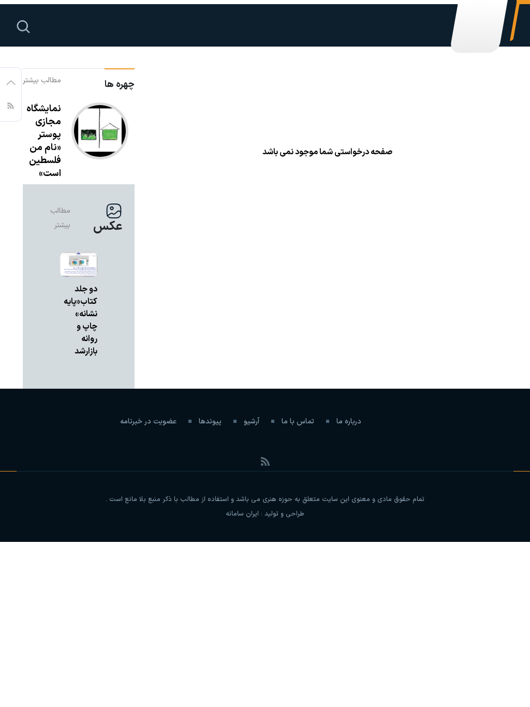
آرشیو (251, 421)
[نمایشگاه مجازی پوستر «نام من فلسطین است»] (99, 143)
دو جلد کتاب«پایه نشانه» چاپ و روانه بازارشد (80, 320)
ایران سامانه (242, 514)
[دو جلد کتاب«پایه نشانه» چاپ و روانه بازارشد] (78, 264)
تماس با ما (298, 421)
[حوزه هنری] (477, 31)
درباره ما (348, 421)
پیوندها (210, 421)
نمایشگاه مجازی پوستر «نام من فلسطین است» (43, 141)
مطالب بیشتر (42, 80)
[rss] (10, 104)
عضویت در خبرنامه (148, 421)
